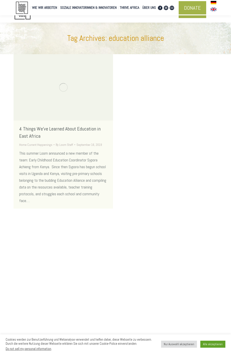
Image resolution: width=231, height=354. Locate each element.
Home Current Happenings (35, 145)
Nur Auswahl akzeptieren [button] (179, 344)
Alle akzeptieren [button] (213, 344)
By (64, 145)
